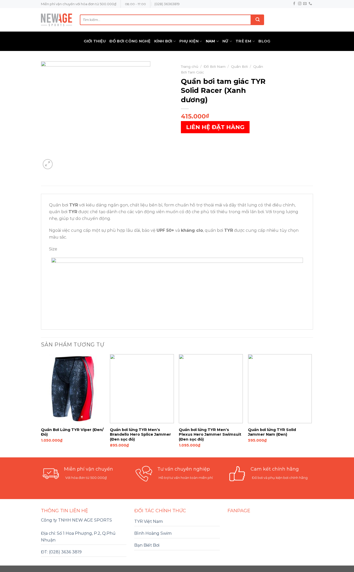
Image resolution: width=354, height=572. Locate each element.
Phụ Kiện (189, 41)
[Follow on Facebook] (294, 4)
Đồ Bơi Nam (214, 66)
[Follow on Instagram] (299, 4)
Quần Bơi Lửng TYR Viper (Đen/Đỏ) (72, 432)
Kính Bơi (163, 41)
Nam (210, 41)
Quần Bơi (239, 66)
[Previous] (41, 405)
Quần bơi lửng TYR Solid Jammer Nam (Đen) (272, 432)
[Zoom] (48, 164)
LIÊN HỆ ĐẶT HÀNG (215, 127)
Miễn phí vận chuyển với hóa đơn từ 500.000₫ (78, 4)
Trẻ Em (243, 41)
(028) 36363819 (167, 4)
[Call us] (310, 4)
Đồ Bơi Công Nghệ (130, 41)
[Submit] (257, 19)
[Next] (311, 405)
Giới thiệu (95, 41)
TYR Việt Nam (148, 521)
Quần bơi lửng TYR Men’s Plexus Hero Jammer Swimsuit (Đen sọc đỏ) (210, 434)
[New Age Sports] (56, 19)
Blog (264, 41)
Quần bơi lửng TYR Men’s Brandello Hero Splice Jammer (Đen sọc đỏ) (140, 434)
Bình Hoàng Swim (153, 533)
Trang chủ (189, 66)
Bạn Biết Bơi (146, 545)
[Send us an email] (305, 4)
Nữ (225, 41)
